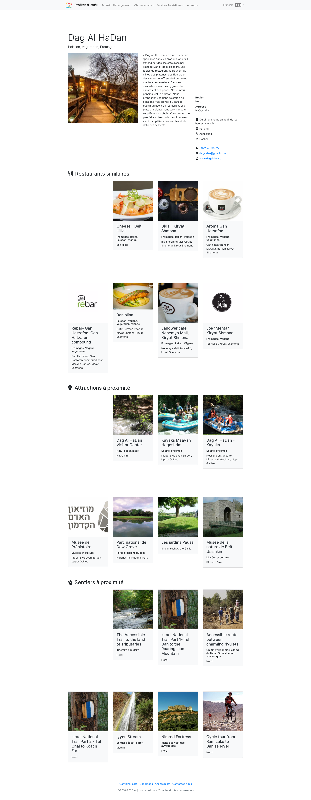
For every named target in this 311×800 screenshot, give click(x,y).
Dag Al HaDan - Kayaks (220, 442)
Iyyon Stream (128, 736)
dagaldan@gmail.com (212, 153)
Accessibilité (162, 783)
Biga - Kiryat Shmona (172, 228)
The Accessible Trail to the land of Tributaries (130, 639)
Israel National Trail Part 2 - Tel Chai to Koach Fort (86, 743)
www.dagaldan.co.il (211, 158)
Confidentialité (128, 783)
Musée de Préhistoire (81, 544)
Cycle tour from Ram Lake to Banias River (220, 741)
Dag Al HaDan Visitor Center (129, 442)
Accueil (106, 5)
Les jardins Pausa (177, 542)
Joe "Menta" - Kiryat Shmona (219, 330)
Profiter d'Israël (86, 5)
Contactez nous (182, 783)
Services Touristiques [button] (169, 5)
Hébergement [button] (121, 5)
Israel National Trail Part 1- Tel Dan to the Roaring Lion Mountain (175, 644)
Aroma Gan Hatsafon (216, 228)
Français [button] (229, 4)
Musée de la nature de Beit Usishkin (219, 547)
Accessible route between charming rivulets (222, 639)
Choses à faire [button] (143, 5)
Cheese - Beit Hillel (129, 228)
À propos (192, 5)
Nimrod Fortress (176, 736)
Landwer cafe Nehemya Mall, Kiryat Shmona (175, 333)
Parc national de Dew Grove (131, 544)
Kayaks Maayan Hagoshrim (176, 442)
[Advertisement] (155, 22)
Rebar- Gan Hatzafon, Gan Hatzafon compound (84, 335)
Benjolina (124, 315)
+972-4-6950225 (210, 148)
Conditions (146, 783)
